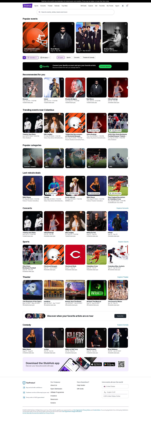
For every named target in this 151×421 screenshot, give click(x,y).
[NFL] (96, 158)
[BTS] (88, 37)
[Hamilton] (54, 293)
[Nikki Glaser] (32, 188)
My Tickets (110, 6)
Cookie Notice (96, 410)
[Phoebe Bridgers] (75, 90)
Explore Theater (123, 277)
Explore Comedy (122, 325)
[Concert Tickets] (32, 158)
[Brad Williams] (118, 340)
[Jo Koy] (54, 340)
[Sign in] (122, 5)
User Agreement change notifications (72, 411)
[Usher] (54, 90)
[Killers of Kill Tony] (75, 340)
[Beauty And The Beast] (75, 293)
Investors (54, 396)
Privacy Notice (86, 410)
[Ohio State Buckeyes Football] (32, 258)
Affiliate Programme (57, 392)
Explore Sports (123, 242)
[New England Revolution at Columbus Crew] (118, 189)
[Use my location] (24, 57)
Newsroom (54, 399)
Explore (91, 6)
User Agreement (77, 410)
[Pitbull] (118, 224)
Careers (53, 403)
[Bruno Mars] (115, 37)
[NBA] (75, 158)
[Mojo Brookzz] (96, 340)
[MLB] (54, 158)
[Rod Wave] (61, 37)
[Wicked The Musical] (96, 293)
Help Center (81, 385)
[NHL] (118, 158)
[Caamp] (54, 188)
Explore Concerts (122, 208)
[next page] (128, 37)
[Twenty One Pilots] (32, 125)
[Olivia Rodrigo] (118, 90)
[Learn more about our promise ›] (29, 383)
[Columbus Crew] (96, 257)
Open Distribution (56, 389)
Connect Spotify (105, 66)
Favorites (102, 6)
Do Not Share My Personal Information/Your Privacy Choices (38, 413)
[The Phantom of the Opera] (32, 293)
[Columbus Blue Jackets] (118, 257)
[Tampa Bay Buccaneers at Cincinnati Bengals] (75, 126)
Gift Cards (83, 6)
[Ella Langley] (54, 125)
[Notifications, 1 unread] (127, 5)
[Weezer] (32, 90)
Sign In (117, 6)
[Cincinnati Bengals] (54, 257)
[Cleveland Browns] (35, 37)
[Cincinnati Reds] (75, 257)
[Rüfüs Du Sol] (96, 224)
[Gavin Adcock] (75, 188)
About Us (54, 385)
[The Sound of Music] (118, 293)
